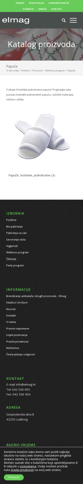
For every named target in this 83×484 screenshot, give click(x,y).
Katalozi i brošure (17, 302)
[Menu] (71, 20)
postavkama (28, 466)
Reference (12, 348)
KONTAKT (56, 8)
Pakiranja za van (16, 233)
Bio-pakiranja (14, 226)
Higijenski (12, 246)
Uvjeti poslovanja (16, 335)
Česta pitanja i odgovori (20, 354)
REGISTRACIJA (36, 2)
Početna (11, 220)
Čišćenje (11, 259)
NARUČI (42, 8)
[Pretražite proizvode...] (62, 20)
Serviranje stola (16, 239)
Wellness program (17, 252)
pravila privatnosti (22, 470)
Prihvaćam (14, 477)
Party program (15, 265)
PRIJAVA (20, 2)
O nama (11, 322)
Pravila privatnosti (17, 341)
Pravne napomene (17, 328)
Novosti (11, 309)
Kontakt (11, 315)
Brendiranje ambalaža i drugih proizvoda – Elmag (36, 296)
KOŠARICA (28, 8)
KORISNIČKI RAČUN (59, 2)
